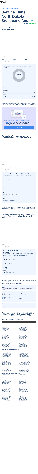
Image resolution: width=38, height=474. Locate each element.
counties (16, 315)
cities (13, 315)
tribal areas (22, 315)
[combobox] (19, 322)
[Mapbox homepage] (4, 56)
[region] (19, 44)
